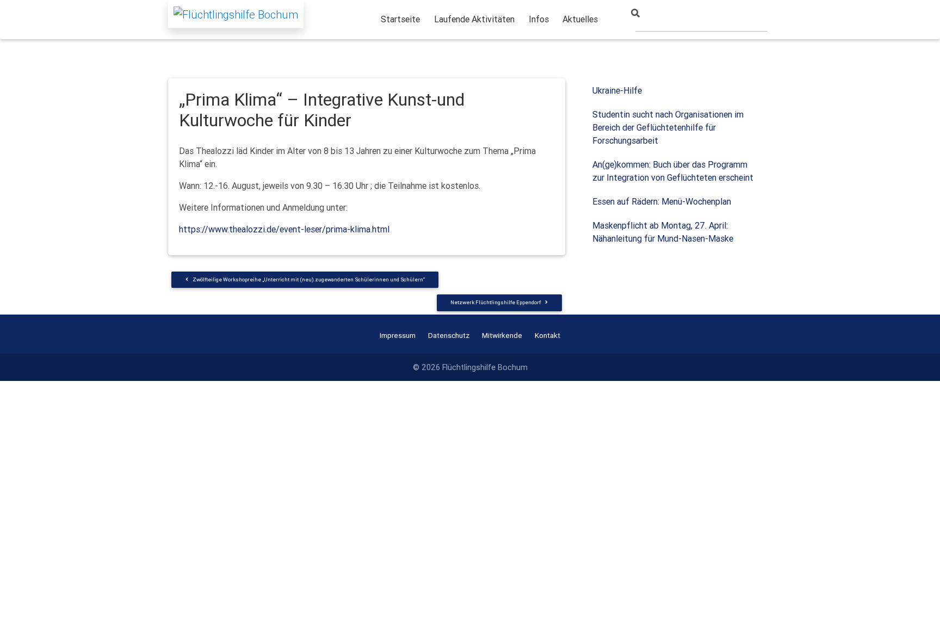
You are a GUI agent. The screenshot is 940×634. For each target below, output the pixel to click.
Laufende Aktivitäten (474, 19)
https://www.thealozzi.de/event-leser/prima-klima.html (284, 229)
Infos (539, 19)
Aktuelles (580, 19)
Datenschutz (448, 335)
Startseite (400, 19)
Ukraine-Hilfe (617, 90)
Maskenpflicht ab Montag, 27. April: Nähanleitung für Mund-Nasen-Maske (662, 232)
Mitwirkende (502, 335)
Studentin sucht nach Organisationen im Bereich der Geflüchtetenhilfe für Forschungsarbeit (668, 127)
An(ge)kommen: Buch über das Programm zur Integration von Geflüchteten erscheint (672, 171)
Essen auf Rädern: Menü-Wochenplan (661, 201)
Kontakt (547, 335)
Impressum (398, 335)
